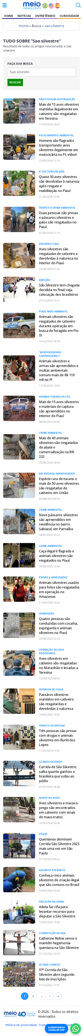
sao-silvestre (54, 25)
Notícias (24, 16)
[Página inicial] (32, 5)
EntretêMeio (45, 16)
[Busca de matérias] (78, 6)
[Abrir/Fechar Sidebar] (4, 5)
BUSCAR (15, 82)
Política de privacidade (21, 1025)
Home (8, 16)
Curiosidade (69, 16)
